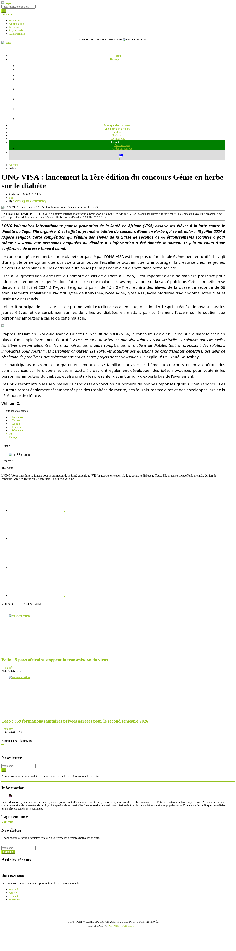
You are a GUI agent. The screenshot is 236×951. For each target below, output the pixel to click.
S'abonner (8, 851)
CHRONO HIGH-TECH (121, 926)
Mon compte (122, 145)
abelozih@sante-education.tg (30, 201)
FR (121, 155)
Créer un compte (122, 148)
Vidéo (117, 132)
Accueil (117, 55)
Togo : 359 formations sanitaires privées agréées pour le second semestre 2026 (74, 721)
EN (121, 158)
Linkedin (16, 427)
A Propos (14, 899)
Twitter (15, 420)
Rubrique (116, 59)
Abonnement (117, 138)
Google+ (16, 423)
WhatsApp (17, 430)
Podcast (117, 135)
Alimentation (16, 23)
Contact (13, 896)
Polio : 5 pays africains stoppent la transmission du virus (54, 659)
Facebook (17, 417)
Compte (116, 142)
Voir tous (7, 821)
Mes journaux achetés (117, 128)
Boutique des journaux (117, 125)
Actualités (14, 20)
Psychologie (16, 30)
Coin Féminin (17, 33)
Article (13, 892)
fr (116, 151)
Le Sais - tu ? (16, 27)
